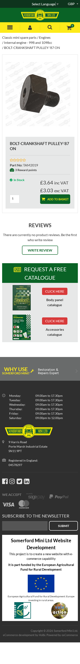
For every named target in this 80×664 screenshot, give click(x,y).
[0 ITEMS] (69, 28)
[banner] (22, 297)
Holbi (42, 635)
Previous (3, 372)
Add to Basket (58, 199)
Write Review (40, 250)
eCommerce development (19, 635)
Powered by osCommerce (62, 635)
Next (76, 372)
